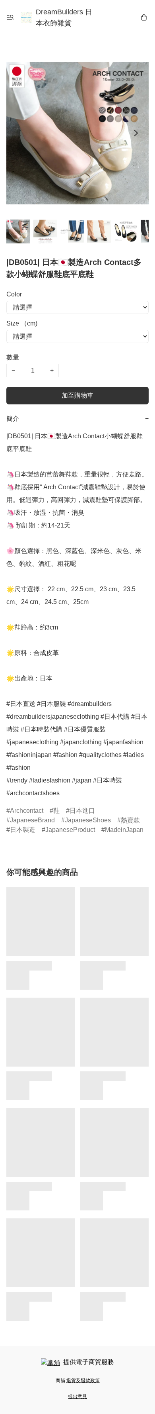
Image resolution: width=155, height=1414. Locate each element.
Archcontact (26, 810)
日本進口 (82, 810)
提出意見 (77, 1396)
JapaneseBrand (32, 820)
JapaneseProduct (70, 829)
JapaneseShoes (88, 820)
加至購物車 (77, 395)
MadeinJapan (124, 829)
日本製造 (22, 829)
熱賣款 (130, 820)
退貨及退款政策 (83, 1380)
